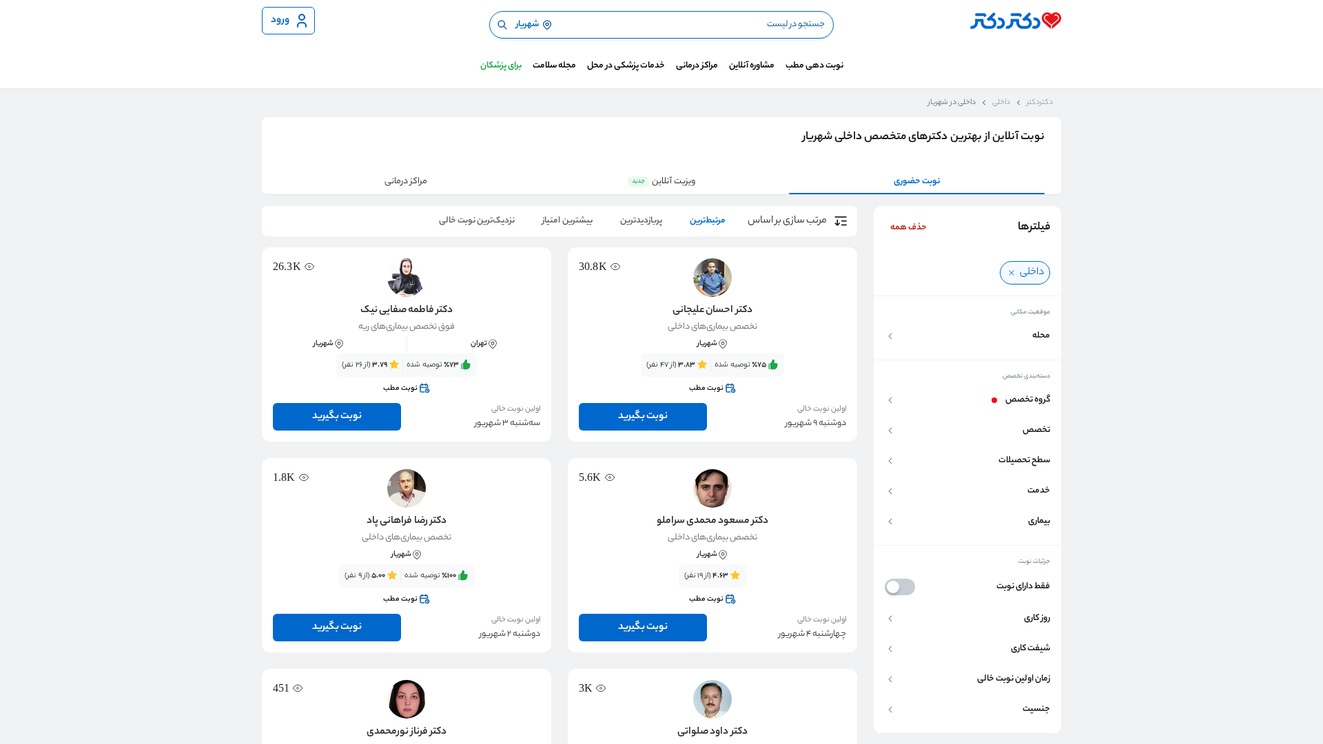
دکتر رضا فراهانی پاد (406, 521)
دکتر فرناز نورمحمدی (407, 732)
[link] (712, 376)
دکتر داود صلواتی (712, 732)
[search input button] (502, 25)
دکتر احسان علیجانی (712, 310)
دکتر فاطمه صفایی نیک (406, 310)
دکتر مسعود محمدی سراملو (712, 521)
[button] (967, 336)
